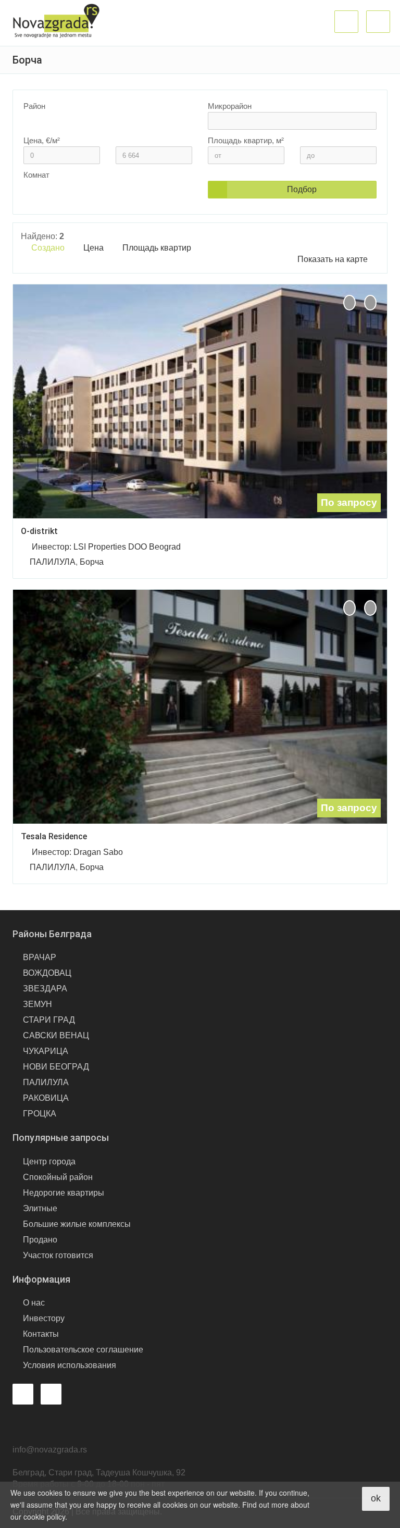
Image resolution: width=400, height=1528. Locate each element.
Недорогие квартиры (63, 1192)
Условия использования (69, 1365)
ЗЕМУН (37, 1004)
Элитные (40, 1208)
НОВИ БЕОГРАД (56, 1066)
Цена (94, 247)
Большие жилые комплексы (77, 1224)
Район (34, 106)
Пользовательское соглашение (83, 1349)
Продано (40, 1239)
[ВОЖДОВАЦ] (102, 129)
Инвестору (44, 1318)
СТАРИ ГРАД (49, 1019)
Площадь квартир (157, 247)
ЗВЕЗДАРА (45, 988)
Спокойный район (58, 1177)
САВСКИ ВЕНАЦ (56, 1035)
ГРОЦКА (39, 1113)
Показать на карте (332, 259)
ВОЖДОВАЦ (47, 972)
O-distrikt (39, 531)
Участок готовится (58, 1255)
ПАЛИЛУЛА (53, 561)
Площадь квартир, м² (246, 140)
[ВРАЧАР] (102, 121)
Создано (49, 247)
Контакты (41, 1334)
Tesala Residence (54, 836)
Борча (92, 561)
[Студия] (102, 189)
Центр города (49, 1161)
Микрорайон (230, 106)
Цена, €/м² (41, 140)
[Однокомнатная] (102, 198)
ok (376, 1498)
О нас (34, 1302)
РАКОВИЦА (46, 1098)
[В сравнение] (349, 302)
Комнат (36, 174)
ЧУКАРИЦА (45, 1051)
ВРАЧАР (39, 957)
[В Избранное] (370, 302)
